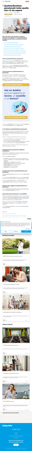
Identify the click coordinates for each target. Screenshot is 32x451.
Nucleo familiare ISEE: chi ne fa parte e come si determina (12, 312)
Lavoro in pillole (10, 12)
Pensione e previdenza (17, 12)
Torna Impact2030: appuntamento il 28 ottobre (10, 345)
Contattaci (16, 434)
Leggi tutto (26, 320)
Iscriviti (16, 444)
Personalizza (15, 231)
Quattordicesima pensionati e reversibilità (12, 55)
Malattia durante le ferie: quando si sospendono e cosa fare (12, 256)
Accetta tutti (26, 231)
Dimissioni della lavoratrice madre (8, 401)
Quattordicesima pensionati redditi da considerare (14, 48)
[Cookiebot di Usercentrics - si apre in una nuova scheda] (27, 219)
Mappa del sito (16, 437)
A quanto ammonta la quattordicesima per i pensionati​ (15, 50)
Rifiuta (6, 231)
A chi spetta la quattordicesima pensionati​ (12, 46)
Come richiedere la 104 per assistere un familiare (11, 373)
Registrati (27, 1)
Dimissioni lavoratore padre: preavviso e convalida (11, 284)
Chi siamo (16, 432)
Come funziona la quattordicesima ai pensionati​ (13, 44)
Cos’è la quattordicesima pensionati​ (11, 42)
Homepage (5, 12)
